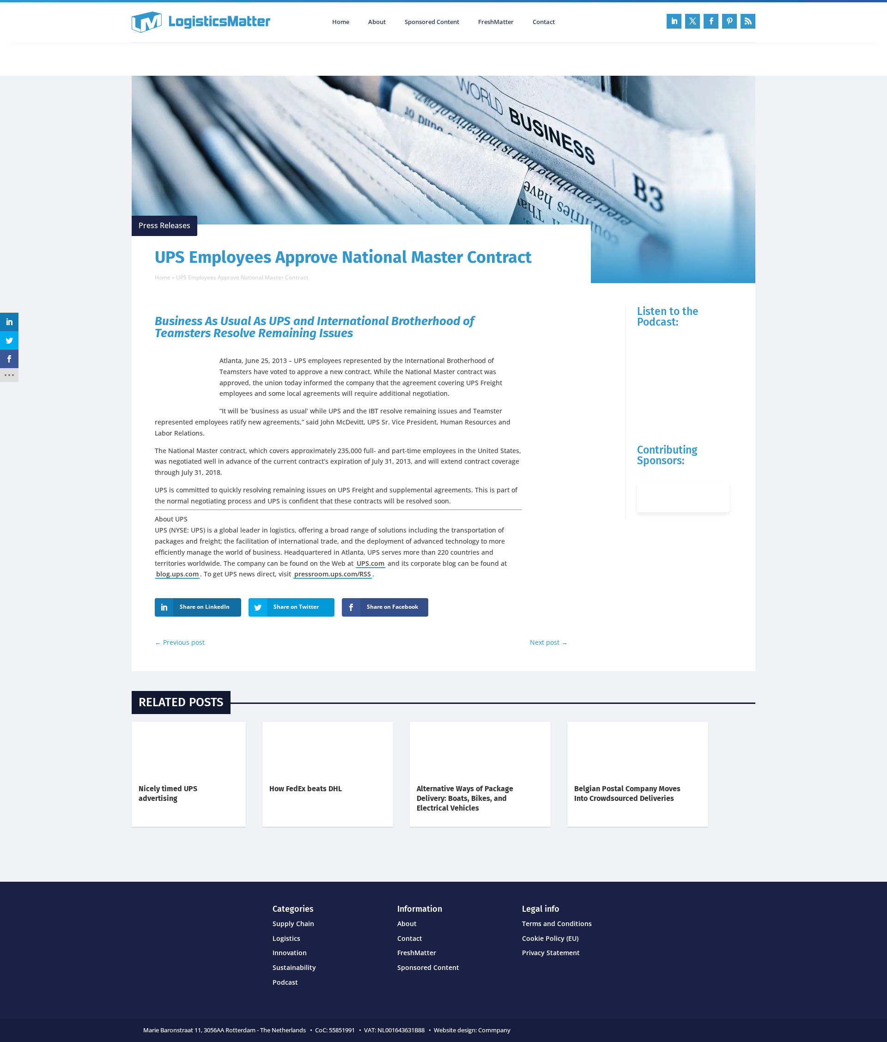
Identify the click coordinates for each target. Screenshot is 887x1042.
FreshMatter (496, 22)
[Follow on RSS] (748, 21)
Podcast (230, 58)
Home (340, 22)
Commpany (495, 1030)
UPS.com (370, 563)
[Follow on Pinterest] (729, 21)
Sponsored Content (432, 22)
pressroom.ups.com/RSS (332, 573)
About (377, 22)
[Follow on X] (692, 21)
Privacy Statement (551, 952)
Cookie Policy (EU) (550, 938)
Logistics (286, 938)
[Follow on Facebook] (711, 21)
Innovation (290, 952)
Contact (544, 22)
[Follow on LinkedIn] (674, 21)
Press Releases (164, 225)
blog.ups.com (177, 573)
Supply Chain (293, 923)
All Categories (157, 58)
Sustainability (294, 967)
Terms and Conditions (557, 923)
